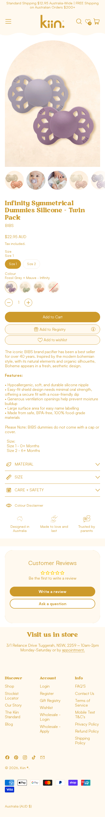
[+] (28, 302)
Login (45, 686)
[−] (9, 302)
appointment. (73, 649)
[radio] (13, 264)
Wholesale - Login (50, 717)
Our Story (13, 705)
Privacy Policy (87, 724)
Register (47, 693)
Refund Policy (87, 731)
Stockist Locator (12, 695)
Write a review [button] (52, 591)
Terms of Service (82, 703)
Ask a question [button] (52, 603)
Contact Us (84, 693)
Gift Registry (50, 700)
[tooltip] (93, 329)
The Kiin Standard (12, 714)
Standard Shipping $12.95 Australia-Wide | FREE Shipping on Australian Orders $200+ (52, 5)
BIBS (9, 225)
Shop (9, 686)
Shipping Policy (82, 740)
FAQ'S (80, 686)
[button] (78, 21)
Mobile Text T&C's (85, 714)
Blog (9, 724)
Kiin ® (24, 768)
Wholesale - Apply (50, 729)
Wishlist (46, 707)
